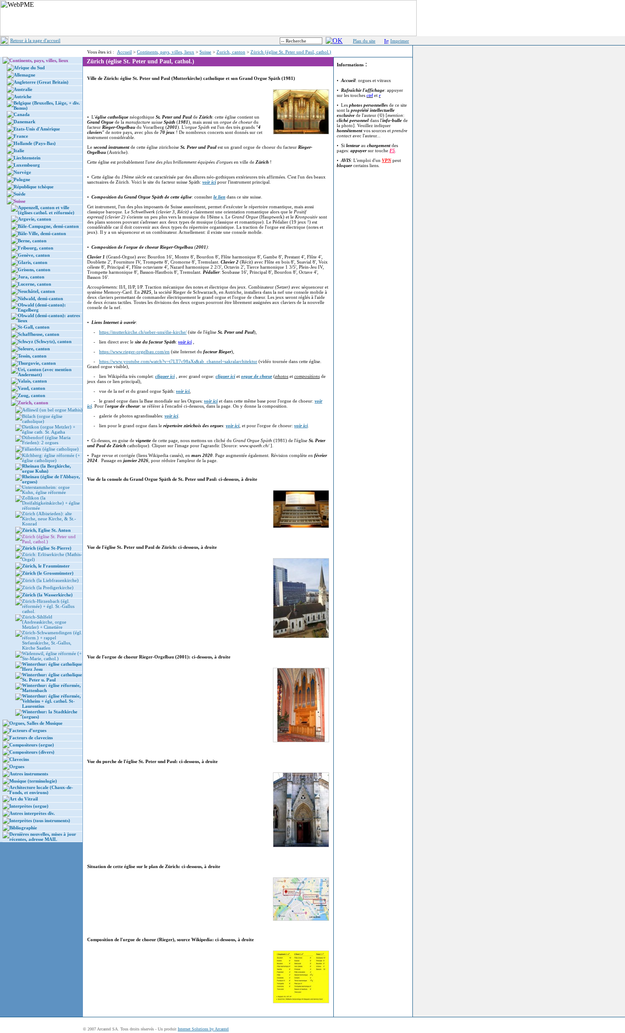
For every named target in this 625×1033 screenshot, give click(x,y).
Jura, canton (31, 276)
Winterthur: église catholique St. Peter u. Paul (52, 677)
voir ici (185, 341)
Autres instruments (28, 773)
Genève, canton (34, 255)
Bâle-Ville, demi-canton (42, 233)
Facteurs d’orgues (27, 730)
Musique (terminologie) (33, 780)
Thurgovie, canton (37, 363)
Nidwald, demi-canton (40, 298)
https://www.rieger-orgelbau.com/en (134, 351)
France (21, 136)
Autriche (22, 96)
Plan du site (364, 40)
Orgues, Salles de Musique (35, 723)
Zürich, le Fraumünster (46, 565)
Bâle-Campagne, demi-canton (48, 226)
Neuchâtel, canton (36, 291)
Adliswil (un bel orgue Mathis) (52, 409)
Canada (22, 114)
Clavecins (19, 759)
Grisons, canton (34, 269)
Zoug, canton (31, 395)
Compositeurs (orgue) (31, 744)
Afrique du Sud (29, 67)
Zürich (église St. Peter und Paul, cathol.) (290, 51)
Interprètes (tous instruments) (39, 820)
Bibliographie (23, 827)
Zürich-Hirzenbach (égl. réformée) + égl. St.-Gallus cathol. (48, 606)
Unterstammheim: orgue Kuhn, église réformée (46, 490)
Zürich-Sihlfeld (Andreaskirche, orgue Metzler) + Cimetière (44, 622)
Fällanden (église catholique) (50, 448)
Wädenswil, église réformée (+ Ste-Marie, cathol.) (52, 656)
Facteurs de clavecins (31, 737)
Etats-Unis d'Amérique (37, 128)
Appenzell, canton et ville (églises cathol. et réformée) (46, 210)
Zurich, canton (230, 51)
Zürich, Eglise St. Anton (46, 530)
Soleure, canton (34, 348)
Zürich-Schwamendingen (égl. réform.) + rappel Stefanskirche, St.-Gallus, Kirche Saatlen (52, 640)
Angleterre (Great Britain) (41, 82)
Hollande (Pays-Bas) (35, 143)
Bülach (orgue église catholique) (42, 419)
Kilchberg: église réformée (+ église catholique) (51, 458)
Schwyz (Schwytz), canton (44, 341)
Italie (19, 150)
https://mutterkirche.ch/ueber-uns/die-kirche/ (143, 332)
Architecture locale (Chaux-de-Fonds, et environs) (41, 790)
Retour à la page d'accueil (35, 40)
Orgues (16, 766)
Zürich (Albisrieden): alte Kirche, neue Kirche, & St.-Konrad (49, 518)
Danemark (24, 121)
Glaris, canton (32, 262)
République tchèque (34, 186)
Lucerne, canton (34, 284)
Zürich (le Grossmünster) (48, 573)
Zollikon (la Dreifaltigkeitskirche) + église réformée (51, 503)
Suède (20, 193)
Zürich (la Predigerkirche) (48, 587)
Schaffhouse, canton (38, 334)
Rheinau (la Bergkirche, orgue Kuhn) (46, 468)
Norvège (22, 172)
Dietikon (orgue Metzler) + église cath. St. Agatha (48, 429)
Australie (23, 89)
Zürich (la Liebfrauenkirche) (50, 580)
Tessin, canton (32, 355)
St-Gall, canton (33, 326)
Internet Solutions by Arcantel (203, 1029)
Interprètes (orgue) (28, 806)
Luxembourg (27, 164)
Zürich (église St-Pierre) (46, 548)
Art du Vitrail (23, 798)
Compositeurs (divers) (31, 752)
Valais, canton (32, 380)
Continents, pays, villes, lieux (165, 51)
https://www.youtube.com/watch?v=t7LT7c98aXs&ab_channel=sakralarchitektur (178, 361)
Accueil (124, 51)
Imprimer (399, 40)
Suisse (205, 51)
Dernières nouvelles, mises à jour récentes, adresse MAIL (42, 837)
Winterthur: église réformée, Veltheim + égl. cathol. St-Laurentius (51, 701)
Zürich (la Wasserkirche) (47, 594)
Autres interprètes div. (32, 813)
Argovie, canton (34, 218)
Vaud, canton (31, 388)
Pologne (22, 179)
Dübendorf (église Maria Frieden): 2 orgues (46, 440)
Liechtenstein (27, 157)
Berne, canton (32, 240)
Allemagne (24, 74)
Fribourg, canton (35, 247)
